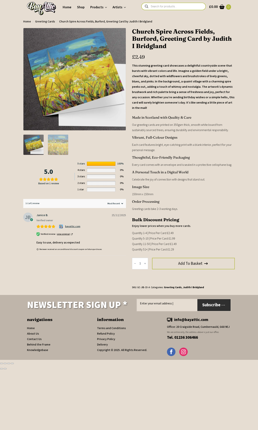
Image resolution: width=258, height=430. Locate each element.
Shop (81, 7)
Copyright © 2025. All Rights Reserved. (122, 350)
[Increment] (145, 263)
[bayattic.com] (61, 226)
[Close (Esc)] (12, 363)
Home (67, 7)
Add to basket (190, 263)
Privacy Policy (106, 339)
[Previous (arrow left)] (1, 368)
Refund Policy (106, 334)
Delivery (102, 344)
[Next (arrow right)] (5, 368)
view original (63, 234)
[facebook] (171, 352)
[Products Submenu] (107, 7)
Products (97, 7)
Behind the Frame (38, 344)
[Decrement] (135, 263)
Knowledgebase (37, 350)
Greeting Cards (45, 21)
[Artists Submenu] (125, 7)
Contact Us (34, 339)
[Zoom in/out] (1, 363)
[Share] (8, 363)
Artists (117, 7)
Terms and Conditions (111, 328)
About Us (33, 334)
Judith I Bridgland (193, 287)
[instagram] (183, 352)
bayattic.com (72, 226)
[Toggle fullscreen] (5, 363)
